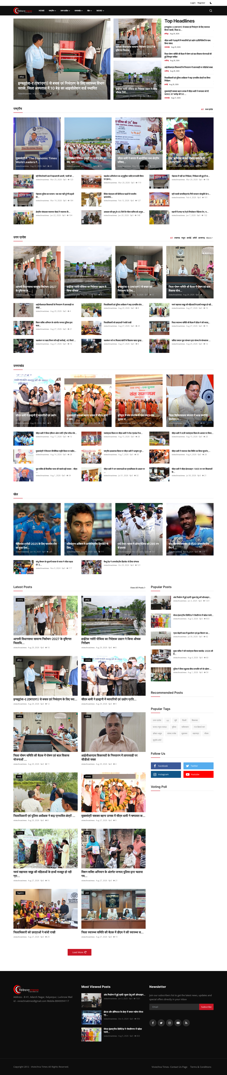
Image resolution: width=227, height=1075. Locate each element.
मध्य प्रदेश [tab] (209, 109)
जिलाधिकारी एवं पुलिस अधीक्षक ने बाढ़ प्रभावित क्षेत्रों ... (44, 816)
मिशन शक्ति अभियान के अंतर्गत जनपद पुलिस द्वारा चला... (54, 324)
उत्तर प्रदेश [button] (64, 10)
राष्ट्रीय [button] (51, 10)
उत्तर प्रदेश (157, 720)
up (167, 720)
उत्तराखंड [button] (78, 10)
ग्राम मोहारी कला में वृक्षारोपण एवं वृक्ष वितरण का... (191, 633)
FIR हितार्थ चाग (199, 726)
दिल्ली (184, 720)
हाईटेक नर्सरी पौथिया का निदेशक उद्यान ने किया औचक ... (86, 288)
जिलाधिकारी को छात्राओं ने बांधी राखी (117, 322)
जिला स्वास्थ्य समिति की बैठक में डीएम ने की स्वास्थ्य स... (112, 932)
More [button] (208, 237)
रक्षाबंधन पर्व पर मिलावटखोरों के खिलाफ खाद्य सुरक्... (123, 340)
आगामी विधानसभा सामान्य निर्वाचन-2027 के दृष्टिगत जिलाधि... (42, 641)
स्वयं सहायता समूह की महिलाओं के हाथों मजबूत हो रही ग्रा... (42, 874)
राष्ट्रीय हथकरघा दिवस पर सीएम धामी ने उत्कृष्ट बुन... (124, 451)
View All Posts (137, 587)
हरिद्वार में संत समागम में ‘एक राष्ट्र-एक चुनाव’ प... (136, 417)
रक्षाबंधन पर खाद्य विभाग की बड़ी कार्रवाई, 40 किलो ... (56, 340)
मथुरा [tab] (183, 237)
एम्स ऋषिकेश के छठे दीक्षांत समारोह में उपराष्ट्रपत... (186, 160)
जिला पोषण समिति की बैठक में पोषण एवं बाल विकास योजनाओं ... (41, 757)
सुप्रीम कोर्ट (157, 739)
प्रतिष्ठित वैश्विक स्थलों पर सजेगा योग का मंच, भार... (86, 160)
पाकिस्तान (185, 726)
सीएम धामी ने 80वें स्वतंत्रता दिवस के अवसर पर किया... (192, 433)
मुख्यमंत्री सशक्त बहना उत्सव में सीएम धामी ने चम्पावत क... (113, 816)
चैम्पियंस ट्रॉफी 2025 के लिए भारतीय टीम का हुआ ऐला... (36, 545)
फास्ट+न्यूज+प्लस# (160, 726)
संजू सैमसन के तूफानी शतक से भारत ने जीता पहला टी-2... (54, 563)
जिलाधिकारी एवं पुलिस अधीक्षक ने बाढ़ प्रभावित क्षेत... (123, 304)
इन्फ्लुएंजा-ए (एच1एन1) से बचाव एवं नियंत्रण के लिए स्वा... (45, 699)
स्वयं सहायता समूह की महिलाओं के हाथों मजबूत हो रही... (192, 304)
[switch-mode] (211, 3)
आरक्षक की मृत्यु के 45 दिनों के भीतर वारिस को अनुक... (124, 211)
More (99, 10)
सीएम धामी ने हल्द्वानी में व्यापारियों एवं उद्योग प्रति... (109, 699)
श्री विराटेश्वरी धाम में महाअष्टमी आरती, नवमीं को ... (55, 176)
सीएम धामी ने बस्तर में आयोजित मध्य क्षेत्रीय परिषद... (138, 160)
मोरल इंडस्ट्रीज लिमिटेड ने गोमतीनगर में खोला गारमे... (193, 615)
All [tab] (202, 109)
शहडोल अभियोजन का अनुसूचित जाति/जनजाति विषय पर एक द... (124, 177)
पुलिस (174, 726)
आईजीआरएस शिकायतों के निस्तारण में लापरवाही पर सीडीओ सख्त (188, 67)
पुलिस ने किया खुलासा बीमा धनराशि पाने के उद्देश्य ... (192, 668)
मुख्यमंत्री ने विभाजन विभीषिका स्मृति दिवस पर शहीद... (56, 451)
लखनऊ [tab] (177, 237)
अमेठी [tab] (195, 237)
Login (192, 2)
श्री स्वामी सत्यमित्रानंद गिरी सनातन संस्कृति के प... (191, 194)
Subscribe (206, 1006)
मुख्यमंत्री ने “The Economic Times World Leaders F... (36, 160)
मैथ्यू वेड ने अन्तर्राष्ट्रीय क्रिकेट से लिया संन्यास (121, 561)
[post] (61, 59)
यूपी (175, 720)
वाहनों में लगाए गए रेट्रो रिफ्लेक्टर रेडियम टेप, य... (190, 211)
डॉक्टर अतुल (157, 733)
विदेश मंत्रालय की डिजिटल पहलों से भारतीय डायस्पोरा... (120, 195)
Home (41, 10)
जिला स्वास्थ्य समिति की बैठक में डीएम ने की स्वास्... (191, 322)
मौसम (206, 733)
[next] (105, 59)
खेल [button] (88, 10)
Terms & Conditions (200, 1066)
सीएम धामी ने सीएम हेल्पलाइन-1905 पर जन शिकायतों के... (192, 470)
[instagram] (169, 1022)
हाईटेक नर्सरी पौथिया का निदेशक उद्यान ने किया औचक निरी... (136, 90)
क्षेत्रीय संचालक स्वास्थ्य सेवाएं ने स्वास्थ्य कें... (53, 211)
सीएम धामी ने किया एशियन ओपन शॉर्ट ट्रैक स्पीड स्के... (56, 433)
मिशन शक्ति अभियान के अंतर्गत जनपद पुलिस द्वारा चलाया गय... (112, 874)
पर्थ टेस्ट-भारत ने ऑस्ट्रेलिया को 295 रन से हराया (138, 545)
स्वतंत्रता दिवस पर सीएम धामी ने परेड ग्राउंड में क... (123, 433)
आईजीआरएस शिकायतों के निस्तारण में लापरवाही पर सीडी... (55, 306)
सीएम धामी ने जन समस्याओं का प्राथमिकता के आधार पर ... (124, 470)
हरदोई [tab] (189, 237)
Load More (77, 952)
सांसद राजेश (171, 733)
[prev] (18, 59)
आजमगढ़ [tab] (201, 237)
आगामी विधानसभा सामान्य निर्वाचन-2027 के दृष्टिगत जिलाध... (135, 48)
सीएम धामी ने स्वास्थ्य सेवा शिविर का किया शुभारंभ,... (191, 451)
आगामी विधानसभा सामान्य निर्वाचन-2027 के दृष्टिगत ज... (36, 288)
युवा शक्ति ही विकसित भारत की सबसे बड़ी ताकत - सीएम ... (56, 470)
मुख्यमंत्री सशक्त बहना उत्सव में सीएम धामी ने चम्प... (87, 417)
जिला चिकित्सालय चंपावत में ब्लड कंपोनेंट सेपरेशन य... (188, 417)
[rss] (186, 1022)
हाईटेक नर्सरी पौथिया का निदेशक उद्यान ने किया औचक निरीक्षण (111, 641)
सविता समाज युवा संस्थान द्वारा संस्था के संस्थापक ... (191, 340)
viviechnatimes (24, 93)
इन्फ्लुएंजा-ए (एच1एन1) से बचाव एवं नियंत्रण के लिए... (135, 288)
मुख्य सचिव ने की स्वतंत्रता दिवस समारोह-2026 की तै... (193, 652)
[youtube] (177, 1022)
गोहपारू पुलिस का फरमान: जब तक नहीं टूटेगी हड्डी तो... (55, 195)
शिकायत (195, 720)
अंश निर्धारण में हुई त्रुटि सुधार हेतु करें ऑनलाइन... (192, 597)
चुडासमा (184, 733)
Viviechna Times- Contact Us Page (169, 1066)
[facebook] (152, 1022)
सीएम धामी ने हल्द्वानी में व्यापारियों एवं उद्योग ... (36, 417)
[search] (211, 10)
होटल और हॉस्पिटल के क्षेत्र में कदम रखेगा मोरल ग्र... (123, 1013)
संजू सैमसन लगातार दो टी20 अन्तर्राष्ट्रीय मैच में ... (189, 545)
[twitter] (161, 1022)
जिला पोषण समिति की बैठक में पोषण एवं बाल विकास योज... (189, 288)
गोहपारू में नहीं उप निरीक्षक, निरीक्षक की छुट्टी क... (191, 176)
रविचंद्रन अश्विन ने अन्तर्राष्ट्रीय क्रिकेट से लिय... (87, 545)
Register (201, 2)
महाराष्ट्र (196, 733)
